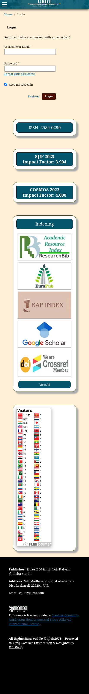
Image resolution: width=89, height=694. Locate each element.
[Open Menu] (4, 4)
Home (8, 14)
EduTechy (16, 647)
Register (33, 96)
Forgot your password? (19, 74)
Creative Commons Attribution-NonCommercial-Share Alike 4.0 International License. (44, 619)
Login (49, 96)
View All (44, 384)
